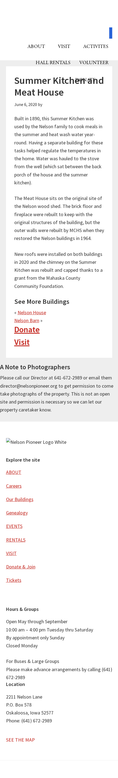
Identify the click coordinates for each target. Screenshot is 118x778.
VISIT (64, 46)
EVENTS (14, 526)
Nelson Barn (26, 320)
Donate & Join (20, 567)
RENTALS (16, 540)
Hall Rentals (53, 62)
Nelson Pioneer (59, 16)
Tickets (13, 580)
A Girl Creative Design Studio (68, 771)
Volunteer (93, 62)
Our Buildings (19, 499)
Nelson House (32, 312)
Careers (14, 486)
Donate (85, 80)
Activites (95, 46)
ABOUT (13, 472)
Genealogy (17, 513)
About (36, 46)
